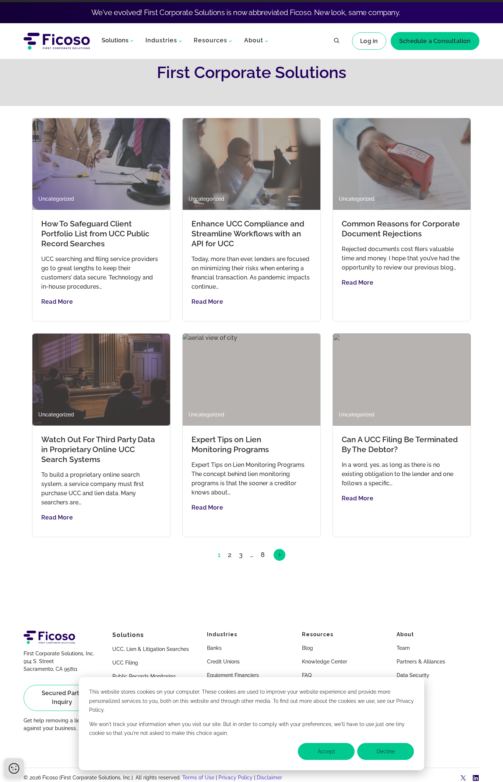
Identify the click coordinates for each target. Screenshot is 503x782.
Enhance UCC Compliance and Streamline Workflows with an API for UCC (247, 233)
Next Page (279, 555)
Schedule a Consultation (435, 41)
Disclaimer (269, 778)
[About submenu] (266, 40)
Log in (369, 41)
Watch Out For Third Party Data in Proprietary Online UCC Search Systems (98, 449)
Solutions (115, 40)
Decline (386, 751)
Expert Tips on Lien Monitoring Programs (230, 444)
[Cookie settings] (14, 768)
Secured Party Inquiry (62, 697)
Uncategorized (56, 199)
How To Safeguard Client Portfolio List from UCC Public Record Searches (95, 233)
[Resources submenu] (230, 40)
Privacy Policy (235, 778)
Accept (326, 751)
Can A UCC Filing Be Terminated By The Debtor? (400, 444)
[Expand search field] (336, 41)
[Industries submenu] (180, 40)
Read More (57, 301)
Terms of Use (198, 778)
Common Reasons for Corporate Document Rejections (401, 228)
